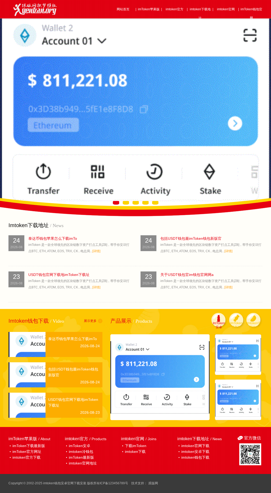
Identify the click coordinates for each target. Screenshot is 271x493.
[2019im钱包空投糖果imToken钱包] (238, 355)
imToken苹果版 (149, 9)
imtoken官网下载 (195, 446)
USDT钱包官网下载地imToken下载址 (58, 275)
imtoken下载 (135, 451)
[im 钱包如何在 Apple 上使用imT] (238, 400)
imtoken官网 (226, 9)
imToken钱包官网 (251, 13)
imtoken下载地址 (200, 13)
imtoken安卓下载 (195, 451)
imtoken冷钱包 (81, 451)
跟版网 (153, 483)
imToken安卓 (79, 446)
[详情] (96, 251)
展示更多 (90, 321)
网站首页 (123, 9)
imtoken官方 (174, 9)
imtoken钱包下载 (195, 457)
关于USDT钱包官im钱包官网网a (187, 275)
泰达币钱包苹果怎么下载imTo (52, 238)
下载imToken (135, 446)
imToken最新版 (81, 457)
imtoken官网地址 (83, 463)
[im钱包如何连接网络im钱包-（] (160, 377)
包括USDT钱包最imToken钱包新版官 (191, 238)
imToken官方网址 (26, 451)
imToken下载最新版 (28, 446)
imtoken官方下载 (26, 457)
